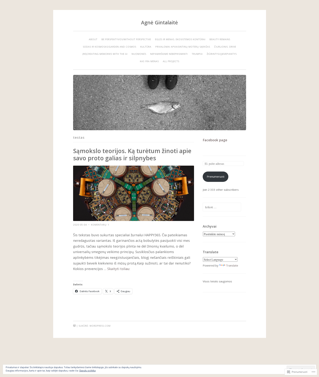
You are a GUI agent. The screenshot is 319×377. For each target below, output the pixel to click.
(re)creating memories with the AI (105, 54)
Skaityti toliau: (118, 269)
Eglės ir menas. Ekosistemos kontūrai (180, 39)
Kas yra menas (149, 61)
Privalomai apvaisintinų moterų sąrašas (182, 46)
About (93, 39)
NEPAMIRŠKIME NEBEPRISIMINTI (169, 54)
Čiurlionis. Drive (225, 46)
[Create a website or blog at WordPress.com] (74, 325)
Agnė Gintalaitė (159, 22)
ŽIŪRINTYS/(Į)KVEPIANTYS (222, 54)
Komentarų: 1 (100, 224)
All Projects (171, 61)
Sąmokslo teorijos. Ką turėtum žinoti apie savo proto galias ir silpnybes (132, 154)
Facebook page (215, 140)
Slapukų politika (87, 370)
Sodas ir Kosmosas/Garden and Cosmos (109, 46)
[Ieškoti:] (222, 207)
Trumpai (197, 54)
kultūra (145, 46)
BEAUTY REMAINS (220, 39)
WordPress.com (100, 325)
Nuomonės (139, 54)
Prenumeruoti (215, 176)
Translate (232, 265)
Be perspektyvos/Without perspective (126, 39)
